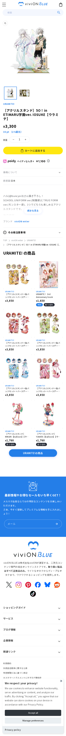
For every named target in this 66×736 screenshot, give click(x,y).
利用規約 (7, 663)
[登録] (56, 523)
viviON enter (21, 221)
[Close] (61, 680)
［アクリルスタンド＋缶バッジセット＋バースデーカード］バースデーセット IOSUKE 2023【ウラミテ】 (17, 295)
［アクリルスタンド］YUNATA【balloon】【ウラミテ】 (48, 435)
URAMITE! (8, 103)
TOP (5, 240)
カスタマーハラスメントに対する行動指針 (22, 677)
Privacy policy (13, 729)
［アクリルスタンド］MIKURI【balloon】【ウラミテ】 (17, 435)
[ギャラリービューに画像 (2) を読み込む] (24, 93)
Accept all (33, 713)
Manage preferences (33, 720)
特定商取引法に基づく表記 (15, 672)
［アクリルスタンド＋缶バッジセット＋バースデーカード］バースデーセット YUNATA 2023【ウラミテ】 (17, 344)
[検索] (58, 12)
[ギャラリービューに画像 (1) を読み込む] (10, 93)
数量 (5, 139)
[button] (4, 4)
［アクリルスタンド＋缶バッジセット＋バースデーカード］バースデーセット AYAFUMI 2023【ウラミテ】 (17, 390)
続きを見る (33, 210)
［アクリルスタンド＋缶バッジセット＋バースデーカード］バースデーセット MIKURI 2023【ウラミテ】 (48, 390)
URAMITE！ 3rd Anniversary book (44, 295)
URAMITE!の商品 (33, 453)
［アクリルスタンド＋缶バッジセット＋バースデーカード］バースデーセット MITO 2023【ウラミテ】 (48, 344)
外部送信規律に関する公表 (15, 668)
